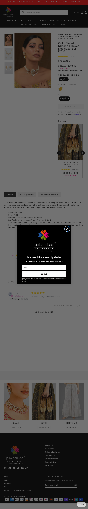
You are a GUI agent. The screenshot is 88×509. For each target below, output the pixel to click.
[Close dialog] (67, 228)
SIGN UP (44, 274)
